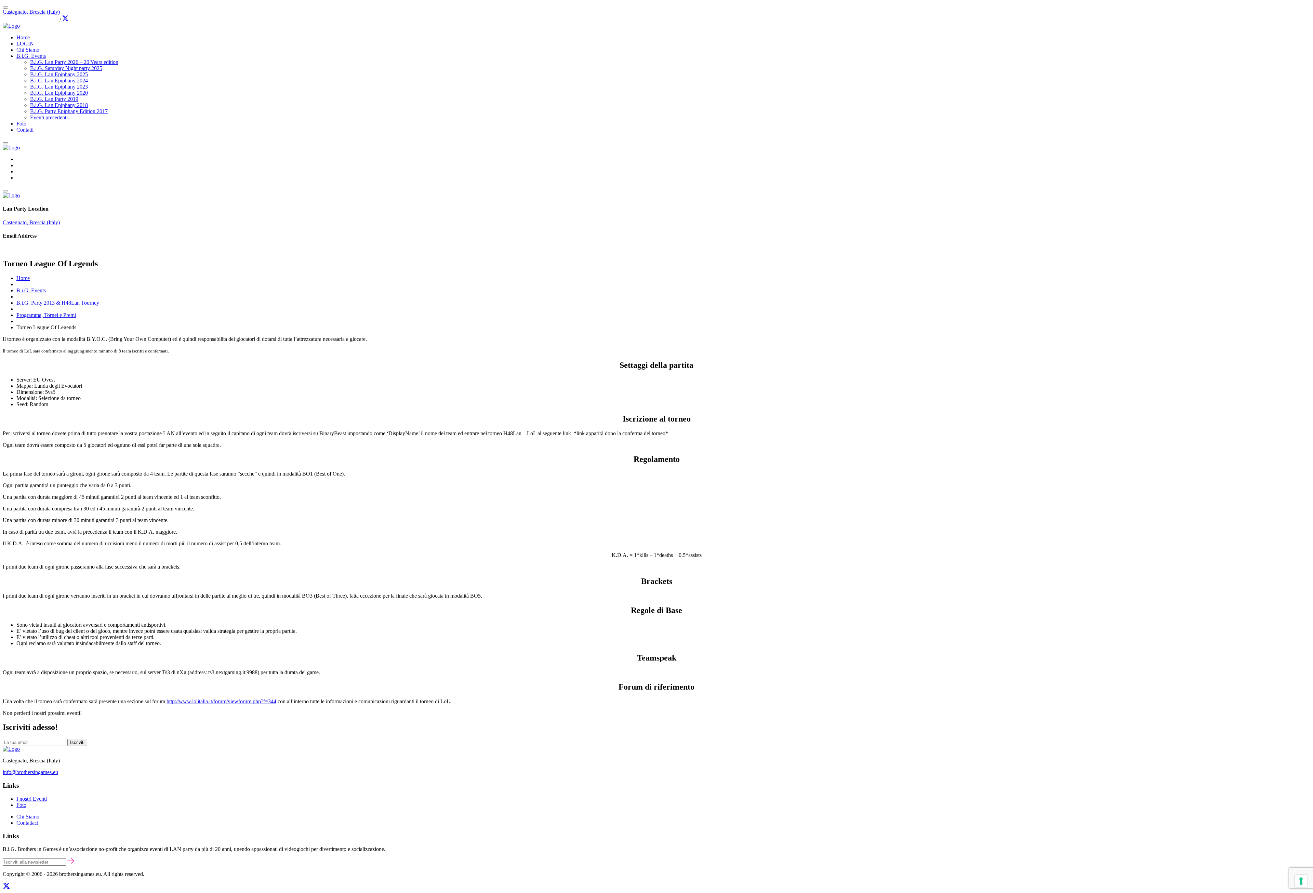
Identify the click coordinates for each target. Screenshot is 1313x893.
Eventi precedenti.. (50, 117)
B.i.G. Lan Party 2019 (54, 99)
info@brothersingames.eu (30, 20)
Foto (21, 123)
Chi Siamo (27, 50)
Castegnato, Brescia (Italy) (31, 12)
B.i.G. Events (31, 56)
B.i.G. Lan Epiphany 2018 (59, 105)
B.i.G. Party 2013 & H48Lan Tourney (57, 303)
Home (23, 37)
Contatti (25, 130)
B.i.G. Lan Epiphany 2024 (59, 80)
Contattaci (27, 823)
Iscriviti (77, 742)
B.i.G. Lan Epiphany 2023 (59, 87)
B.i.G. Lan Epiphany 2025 (59, 74)
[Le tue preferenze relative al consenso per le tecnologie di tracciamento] (1301, 881)
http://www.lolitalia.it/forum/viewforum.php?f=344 (221, 701)
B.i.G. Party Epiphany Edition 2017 (69, 111)
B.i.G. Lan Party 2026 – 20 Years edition (74, 62)
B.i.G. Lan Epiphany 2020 (59, 93)
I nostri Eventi (31, 799)
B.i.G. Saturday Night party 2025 (66, 68)
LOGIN (25, 43)
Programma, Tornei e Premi (46, 315)
